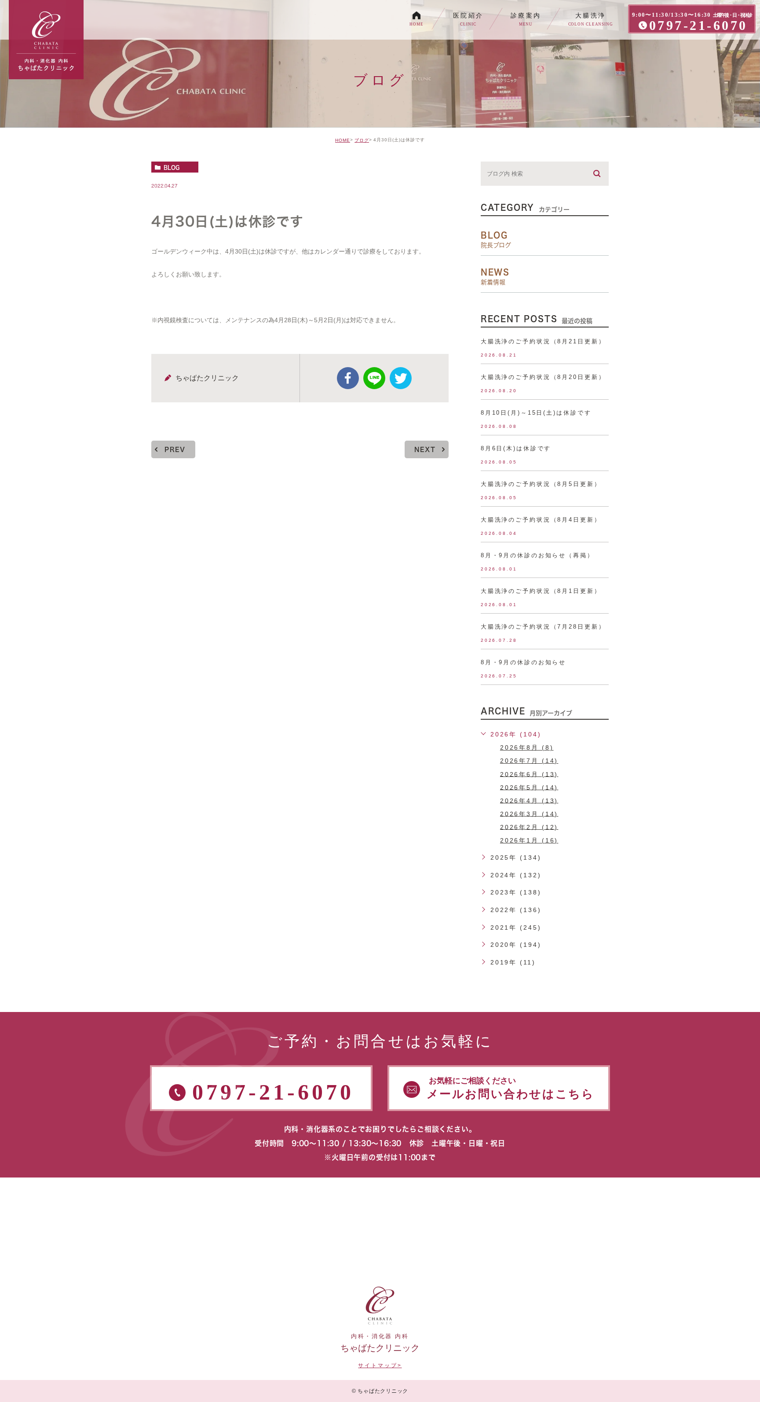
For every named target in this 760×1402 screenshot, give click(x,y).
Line (374, 378)
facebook (348, 378)
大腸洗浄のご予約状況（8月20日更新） (543, 377)
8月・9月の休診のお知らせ (523, 662)
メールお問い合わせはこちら (511, 1088)
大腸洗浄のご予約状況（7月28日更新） (543, 626)
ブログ (361, 140)
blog (171, 167)
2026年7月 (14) (529, 760)
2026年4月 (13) (529, 800)
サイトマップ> (380, 1365)
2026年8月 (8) (527, 747)
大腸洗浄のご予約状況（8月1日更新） (541, 591)
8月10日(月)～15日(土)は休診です (536, 412)
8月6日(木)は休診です (516, 448)
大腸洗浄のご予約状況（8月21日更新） (543, 341)
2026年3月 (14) (529, 813)
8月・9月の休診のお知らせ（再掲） (537, 555)
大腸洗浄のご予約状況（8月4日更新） (541, 519)
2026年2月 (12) (529, 826)
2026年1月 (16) (529, 840)
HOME (342, 140)
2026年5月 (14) (529, 787)
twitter (401, 378)
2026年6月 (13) (529, 773)
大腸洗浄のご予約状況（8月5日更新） (541, 484)
